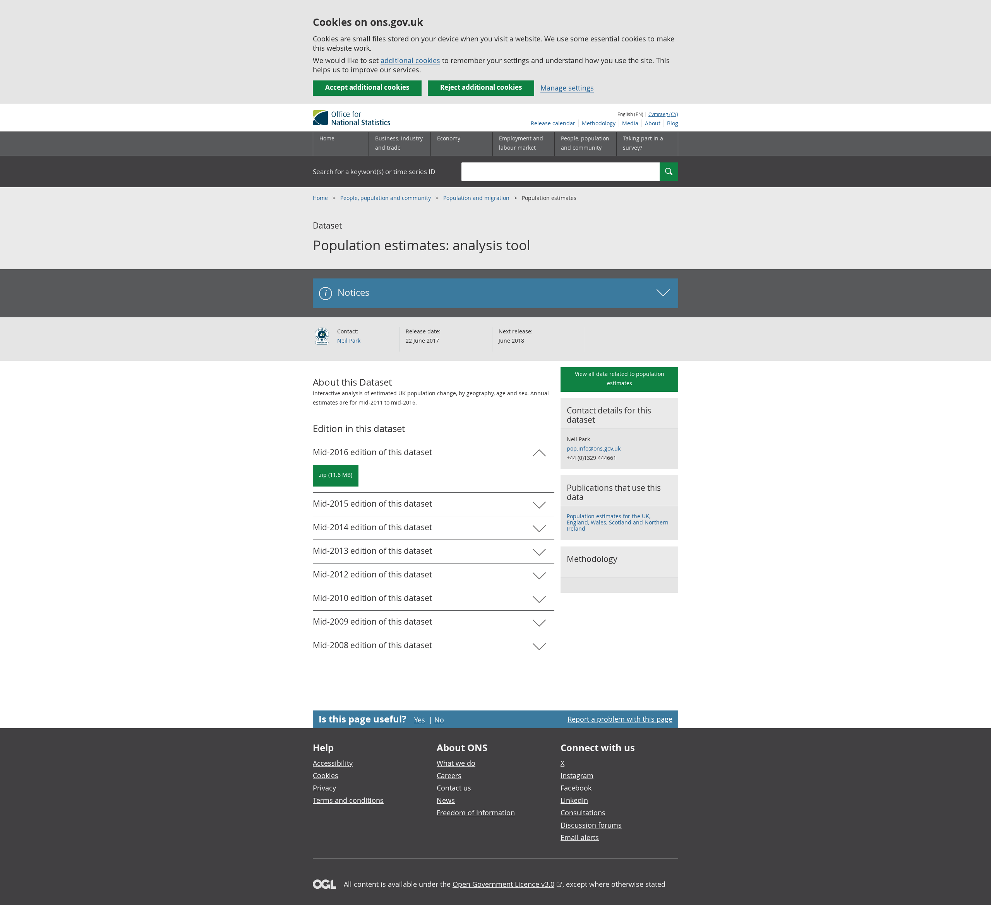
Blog (672, 123)
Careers (449, 775)
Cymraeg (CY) (663, 114)
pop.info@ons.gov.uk (594, 448)
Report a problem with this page (620, 719)
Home (326, 138)
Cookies (325, 775)
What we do (456, 763)
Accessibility (333, 763)
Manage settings (567, 87)
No (439, 719)
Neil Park (348, 340)
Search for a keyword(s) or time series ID (374, 171)
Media (630, 123)
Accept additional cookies (367, 87)
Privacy (324, 787)
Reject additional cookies (481, 87)
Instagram (577, 775)
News (446, 800)
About (652, 123)
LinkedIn (574, 800)
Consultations (583, 812)
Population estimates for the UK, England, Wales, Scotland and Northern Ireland (618, 522)
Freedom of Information (476, 812)
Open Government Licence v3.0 (503, 884)
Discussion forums (591, 825)
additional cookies (410, 60)
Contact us (454, 787)
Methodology (599, 123)
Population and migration (477, 197)
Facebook (576, 787)
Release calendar (553, 123)
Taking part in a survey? (643, 143)
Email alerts (580, 837)
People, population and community (386, 197)
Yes (419, 719)
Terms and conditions (348, 800)
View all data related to (619, 378)
